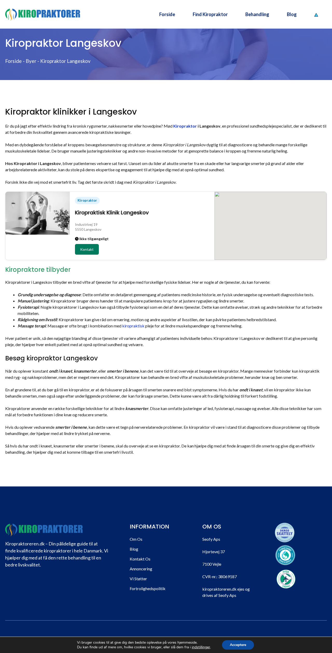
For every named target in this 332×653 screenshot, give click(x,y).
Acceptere (238, 644)
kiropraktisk (133, 325)
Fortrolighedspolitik (147, 588)
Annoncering (141, 568)
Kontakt (87, 249)
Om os (136, 539)
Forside (167, 14)
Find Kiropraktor (210, 14)
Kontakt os (140, 558)
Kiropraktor (185, 125)
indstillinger (201, 647)
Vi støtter (138, 578)
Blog (292, 14)
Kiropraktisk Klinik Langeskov (112, 212)
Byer (31, 61)
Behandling (257, 14)
